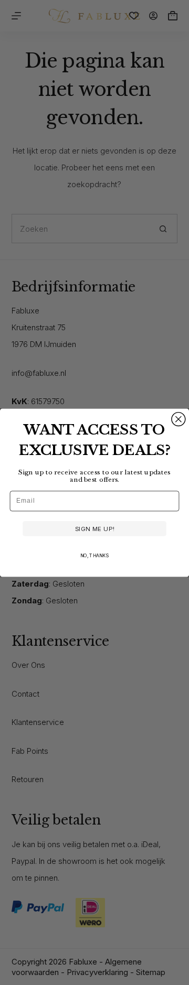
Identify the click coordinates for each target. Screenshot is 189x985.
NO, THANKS (94, 555)
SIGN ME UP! (94, 528)
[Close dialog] (178, 419)
